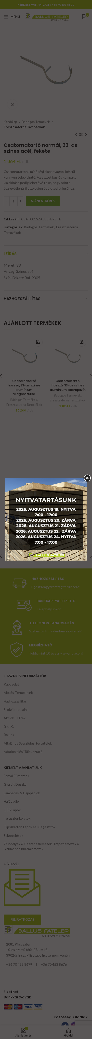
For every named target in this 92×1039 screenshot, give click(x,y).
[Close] (87, 478)
